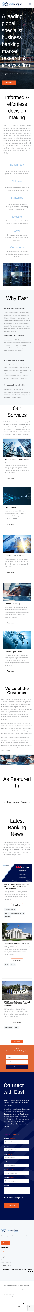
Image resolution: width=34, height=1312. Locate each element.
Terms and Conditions (19, 1290)
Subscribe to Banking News (14, 1198)
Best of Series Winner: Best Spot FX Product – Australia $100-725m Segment (16, 886)
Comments (6, 1185)
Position (6, 1162)
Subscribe (16, 1134)
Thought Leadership (12, 603)
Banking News (8, 1134)
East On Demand (11, 507)
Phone (8, 1169)
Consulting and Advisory (14, 555)
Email (8, 1154)
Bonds (6, 965)
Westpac (21, 913)
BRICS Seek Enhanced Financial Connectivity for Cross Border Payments (17, 1003)
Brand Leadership (6, 1263)
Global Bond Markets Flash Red (16, 943)
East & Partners (9, 913)
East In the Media (6, 1265)
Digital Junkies (12, 1295)
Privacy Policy (8, 1290)
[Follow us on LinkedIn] (24, 1303)
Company (9, 1177)
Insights (16, 913)
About (2, 1251)
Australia (7, 916)
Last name (6, 1146)
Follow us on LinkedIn (24, 1307)
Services (3, 1260)
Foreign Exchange (10, 909)
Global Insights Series (13, 652)
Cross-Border (8, 1027)
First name (9, 1138)
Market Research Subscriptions (17, 459)
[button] (30, 4)
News (2, 1254)
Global (13, 965)
